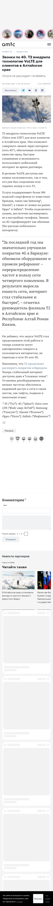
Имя (5, 505)
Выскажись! (11, 90)
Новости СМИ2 (8, 562)
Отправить (11, 539)
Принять (38, 898)
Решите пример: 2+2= (13, 534)
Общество (22, 52)
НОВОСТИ (7, 52)
